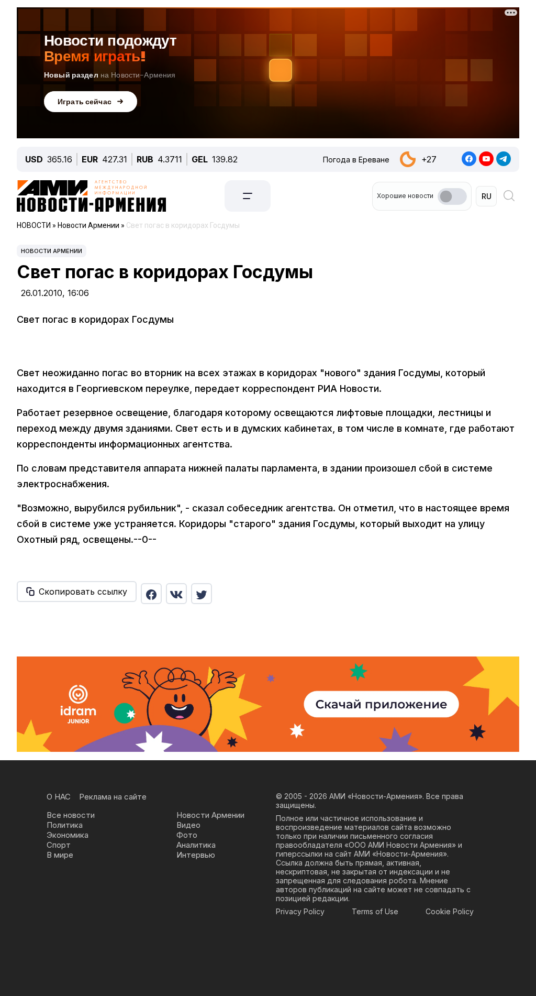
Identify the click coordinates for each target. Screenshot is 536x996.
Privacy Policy (300, 911)
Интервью (195, 855)
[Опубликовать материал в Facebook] (151, 593)
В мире (60, 855)
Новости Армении (51, 251)
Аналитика (196, 845)
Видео (188, 825)
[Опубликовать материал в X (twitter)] (201, 593)
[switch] (452, 196)
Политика (65, 825)
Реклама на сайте (113, 797)
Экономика (67, 835)
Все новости (71, 815)
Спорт (59, 845)
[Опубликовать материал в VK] (176, 593)
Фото (186, 835)
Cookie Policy (450, 911)
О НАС (59, 797)
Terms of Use (375, 911)
